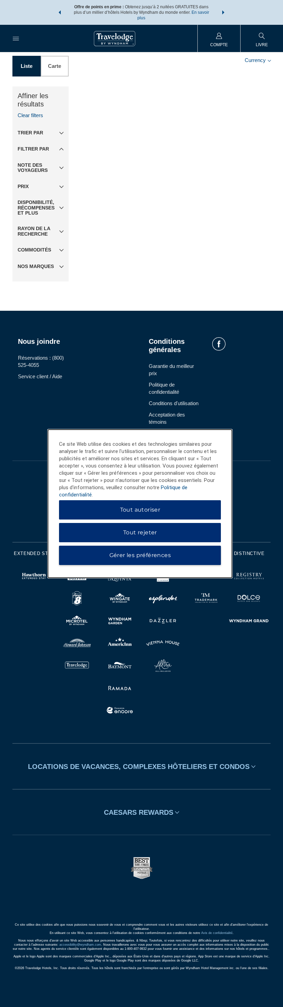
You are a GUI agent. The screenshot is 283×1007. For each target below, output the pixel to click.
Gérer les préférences (140, 555)
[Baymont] (120, 666)
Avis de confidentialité (217, 933)
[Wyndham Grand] (249, 621)
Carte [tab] (54, 66)
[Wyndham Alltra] (163, 666)
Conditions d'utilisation (173, 403)
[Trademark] (206, 599)
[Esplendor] (163, 599)
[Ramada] (120, 688)
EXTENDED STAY (34, 553)
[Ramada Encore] (120, 711)
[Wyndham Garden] (120, 621)
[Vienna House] (163, 644)
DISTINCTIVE (249, 553)
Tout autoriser (140, 509)
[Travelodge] (77, 666)
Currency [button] (256, 60)
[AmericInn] (120, 644)
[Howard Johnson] (77, 644)
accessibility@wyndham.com (80, 944)
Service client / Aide (40, 376)
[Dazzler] (163, 621)
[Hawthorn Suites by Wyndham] (34, 576)
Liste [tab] (26, 66)
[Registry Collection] (249, 576)
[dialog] (140, 504)
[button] (59, 12)
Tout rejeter (140, 532)
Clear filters (30, 115)
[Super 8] (77, 599)
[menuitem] (16, 38)
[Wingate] (120, 599)
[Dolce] (249, 599)
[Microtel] (77, 621)
